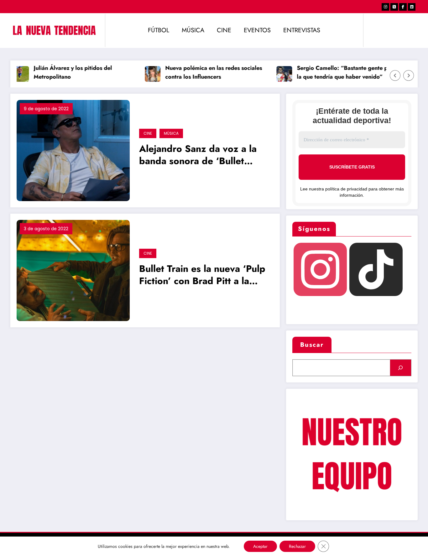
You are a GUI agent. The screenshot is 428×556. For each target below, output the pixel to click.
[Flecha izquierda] (395, 75)
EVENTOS (257, 30)
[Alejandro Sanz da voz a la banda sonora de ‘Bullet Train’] (73, 149)
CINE (224, 30)
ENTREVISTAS (301, 30)
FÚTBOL (158, 30)
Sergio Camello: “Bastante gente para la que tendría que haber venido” (340, 72)
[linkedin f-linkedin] (411, 7)
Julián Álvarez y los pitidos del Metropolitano (67, 72)
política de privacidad (346, 188)
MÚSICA (193, 30)
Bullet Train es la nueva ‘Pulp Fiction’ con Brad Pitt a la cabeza (202, 275)
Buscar (312, 344)
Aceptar (260, 546)
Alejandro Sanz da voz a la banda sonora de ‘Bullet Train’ (198, 156)
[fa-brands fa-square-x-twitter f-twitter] (394, 7)
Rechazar (297, 546)
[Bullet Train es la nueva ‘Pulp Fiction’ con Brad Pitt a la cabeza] (73, 269)
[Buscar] (400, 368)
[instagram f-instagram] (385, 7)
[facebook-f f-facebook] (403, 7)
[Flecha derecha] (409, 75)
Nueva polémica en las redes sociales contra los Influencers (207, 72)
